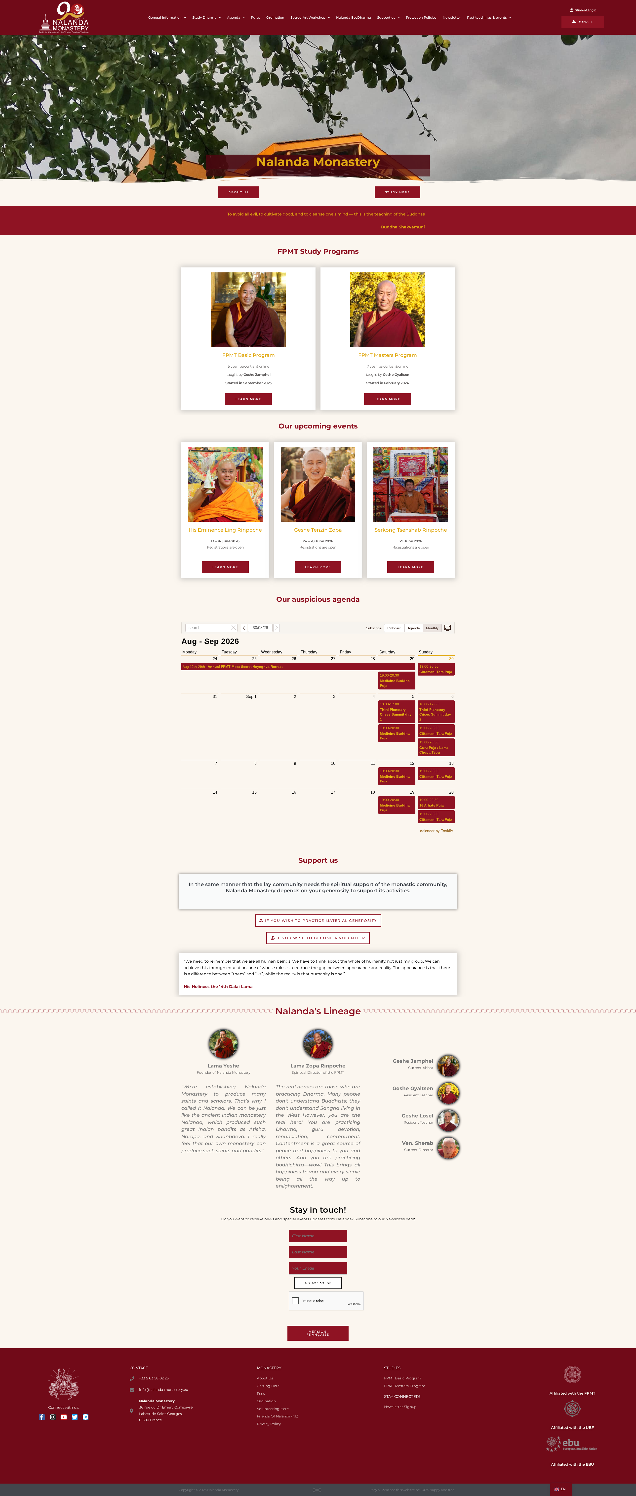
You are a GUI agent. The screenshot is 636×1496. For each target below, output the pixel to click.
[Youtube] (64, 1417)
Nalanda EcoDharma (353, 17)
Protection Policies (421, 17)
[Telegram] (85, 1417)
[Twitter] (75, 1417)
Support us (386, 17)
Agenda (233, 17)
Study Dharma (204, 17)
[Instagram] (53, 1417)
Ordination (275, 17)
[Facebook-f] (42, 1417)
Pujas (255, 17)
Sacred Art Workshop (307, 17)
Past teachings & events (487, 17)
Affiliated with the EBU (572, 1464)
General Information (165, 17)
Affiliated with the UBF (572, 1427)
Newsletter (452, 17)
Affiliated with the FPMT (572, 1393)
